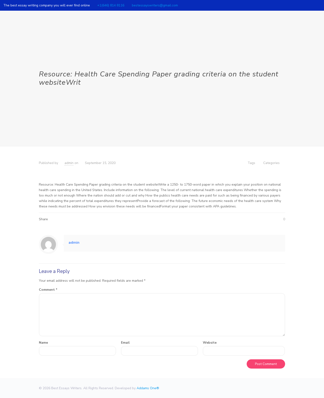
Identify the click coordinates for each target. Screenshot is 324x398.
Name (43, 342)
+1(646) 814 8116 (110, 5)
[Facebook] (305, 5)
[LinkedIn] (318, 5)
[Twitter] (311, 5)
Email (125, 342)
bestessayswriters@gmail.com (155, 5)
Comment (48, 289)
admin (69, 163)
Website (210, 342)
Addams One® (148, 388)
